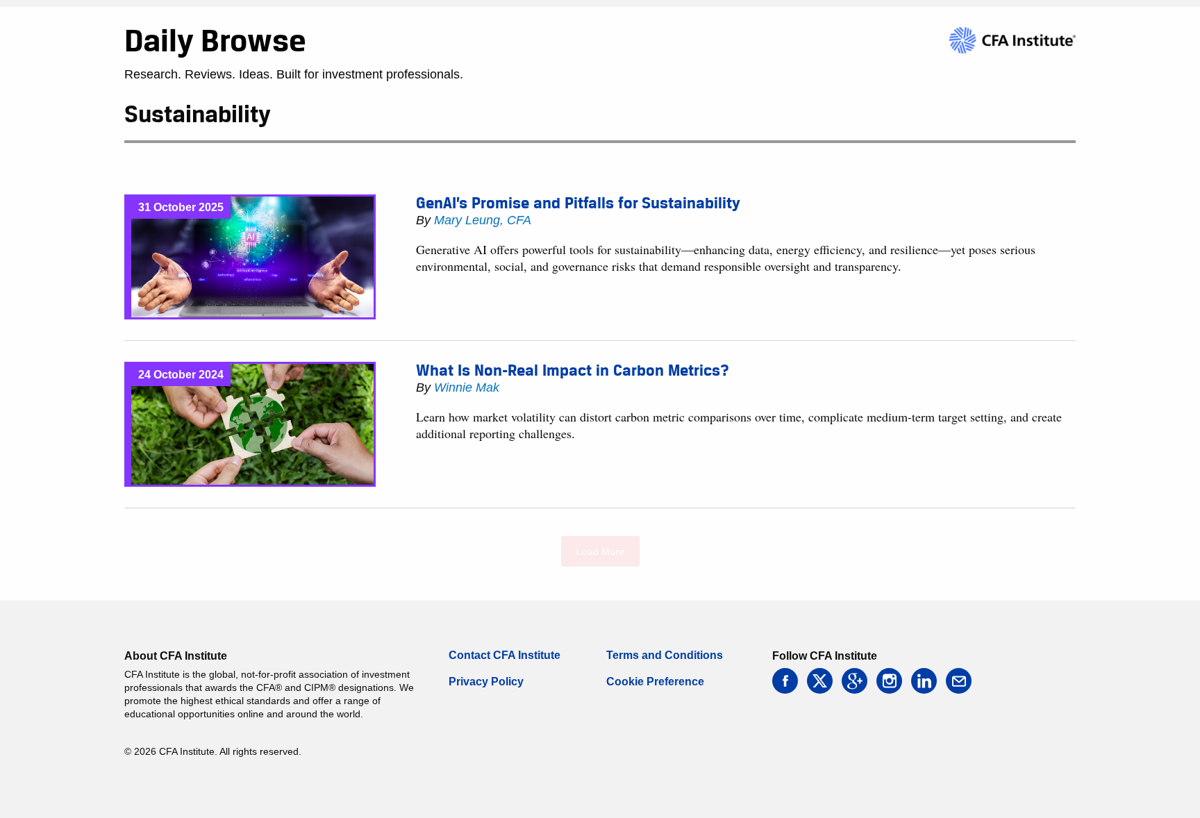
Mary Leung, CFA (482, 220)
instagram (889, 681)
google (854, 681)
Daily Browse (215, 40)
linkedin (924, 681)
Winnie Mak (466, 387)
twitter (820, 681)
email (959, 681)
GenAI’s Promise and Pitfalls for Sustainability (578, 203)
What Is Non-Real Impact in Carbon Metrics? (572, 370)
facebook (785, 681)
